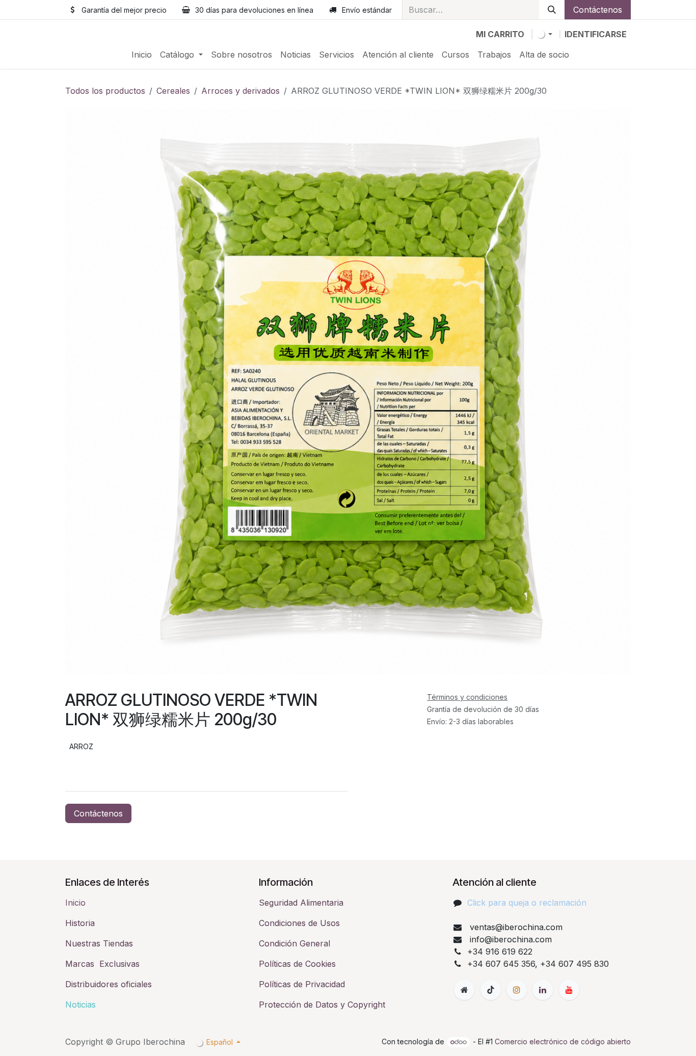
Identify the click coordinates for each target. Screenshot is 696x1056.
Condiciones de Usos (299, 923)
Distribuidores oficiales (108, 984)
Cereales (173, 91)
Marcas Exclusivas (102, 964)
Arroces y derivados (240, 91)
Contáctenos (597, 10)
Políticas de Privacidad (302, 984)
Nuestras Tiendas (99, 943)
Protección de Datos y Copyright (322, 1004)
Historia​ (80, 923)
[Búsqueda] (552, 9)
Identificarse (596, 34)
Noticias (80, 1004)
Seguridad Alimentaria (301, 902)
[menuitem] (141, 54)
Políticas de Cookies (297, 964)
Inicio (75, 902)
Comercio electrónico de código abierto (563, 1041)
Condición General (294, 943)
